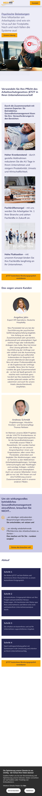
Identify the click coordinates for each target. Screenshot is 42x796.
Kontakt (35, 3)
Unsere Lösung (9, 35)
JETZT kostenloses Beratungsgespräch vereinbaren (21, 277)
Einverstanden (13, 791)
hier (24, 786)
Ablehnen (29, 791)
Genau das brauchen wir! (21, 547)
